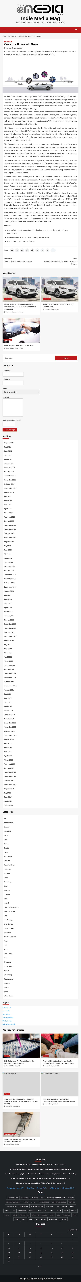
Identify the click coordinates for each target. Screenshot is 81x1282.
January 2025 (9, 521)
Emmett (8, 1065)
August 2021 (9, 690)
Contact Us (7, 1007)
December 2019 (10, 772)
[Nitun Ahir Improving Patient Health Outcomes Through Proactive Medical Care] (60, 1084)
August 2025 (9, 492)
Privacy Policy (8, 1017)
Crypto (6, 844)
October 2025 (9, 484)
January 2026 (9, 472)
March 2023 (8, 612)
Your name (6, 371)
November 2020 (10, 727)
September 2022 (10, 636)
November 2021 (10, 677)
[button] (5, 29)
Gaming (7, 890)
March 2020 (8, 760)
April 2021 (8, 706)
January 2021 (9, 719)
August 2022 (9, 640)
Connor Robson (10, 348)
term (74, 1215)
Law (5, 916)
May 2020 (7, 752)
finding (64, 1206)
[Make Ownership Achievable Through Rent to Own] (60, 289)
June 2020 (8, 748)
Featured (7, 869)
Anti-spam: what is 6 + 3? (12, 420)
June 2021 (8, 698)
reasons (44, 1215)
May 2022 (7, 653)
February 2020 (9, 764)
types (36, 1219)
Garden (7, 894)
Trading (7, 983)
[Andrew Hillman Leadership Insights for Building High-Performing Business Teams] (60, 1046)
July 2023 (7, 595)
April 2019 (8, 801)
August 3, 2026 (16, 1106)
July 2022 (7, 645)
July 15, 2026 (15, 1144)
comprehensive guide (59, 1202)
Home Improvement (11, 907)
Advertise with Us (9, 1024)
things (24, 1219)
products (35, 1215)
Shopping (7, 962)
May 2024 (7, 554)
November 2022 (10, 628)
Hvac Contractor (10, 911)
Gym (5, 899)
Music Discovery (10, 937)
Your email (6, 379)
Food (6, 877)
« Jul (39, 1266)
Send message (10, 430)
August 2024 (9, 542)
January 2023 (9, 620)
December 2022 (10, 624)
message (73, 1210)
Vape (6, 992)
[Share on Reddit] (37, 250)
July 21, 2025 (55, 309)
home (13, 1210)
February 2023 (9, 616)
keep (46, 1210)
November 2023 (10, 579)
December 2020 (10, 723)
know (52, 1210)
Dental (6, 848)
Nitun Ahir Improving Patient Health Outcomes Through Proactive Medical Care (40, 1178)
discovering (24, 1206)
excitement (50, 1206)
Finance (7, 873)
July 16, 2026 (54, 1104)
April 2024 (8, 558)
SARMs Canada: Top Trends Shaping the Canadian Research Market (40, 1164)
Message (6, 397)
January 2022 (9, 669)
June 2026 (8, 451)
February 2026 (9, 467)
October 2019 (9, 780)
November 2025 (10, 480)
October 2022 (9, 632)
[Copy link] (53, 250)
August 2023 (9, 591)
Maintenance (9, 928)
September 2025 (10, 488)
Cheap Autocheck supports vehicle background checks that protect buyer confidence (20, 306)
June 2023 (8, 599)
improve (31, 1210)
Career (6, 835)
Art (5, 818)
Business (7, 831)
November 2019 (10, 776)
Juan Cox (8, 48)
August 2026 (9, 443)
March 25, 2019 (18, 48)
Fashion (7, 861)
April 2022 (8, 657)
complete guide (44, 1202)
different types (12, 1206)
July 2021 (7, 694)
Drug (6, 852)
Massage (7, 932)
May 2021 (7, 702)
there (17, 1219)
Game (6, 886)
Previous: (18, 260)
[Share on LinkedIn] (22, 250)
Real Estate (8, 954)
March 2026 (8, 463)
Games (72, 1206)
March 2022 (8, 661)
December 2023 (10, 575)
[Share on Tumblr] (42, 250)
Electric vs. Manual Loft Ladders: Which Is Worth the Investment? (40, 1183)
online (14, 1215)
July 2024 (7, 546)
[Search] (76, 29)
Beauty (6, 827)
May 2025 (7, 505)
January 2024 (9, 570)
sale (58, 1215)
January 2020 (9, 768)
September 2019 (10, 785)
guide (7, 1210)
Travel (6, 987)
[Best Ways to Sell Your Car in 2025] (21, 330)
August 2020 (9, 739)
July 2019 (7, 793)
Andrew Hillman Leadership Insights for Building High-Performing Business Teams (40, 1169)
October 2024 (9, 533)
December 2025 (10, 476)
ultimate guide (54, 1219)
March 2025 (8, 513)
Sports (6, 970)
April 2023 (8, 607)
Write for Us (7, 1021)
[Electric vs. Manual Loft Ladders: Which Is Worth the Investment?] (21, 1124)
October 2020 (9, 731)
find (58, 1206)
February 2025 (9, 517)
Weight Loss (8, 996)
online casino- (24, 1215)
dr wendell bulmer (37, 1206)
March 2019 (8, 805)
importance (22, 1210)
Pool (5, 949)
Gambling (7, 882)
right (52, 1215)
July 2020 (7, 743)
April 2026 (8, 459)
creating (72, 1202)
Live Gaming (8, 924)
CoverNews (47, 1279)
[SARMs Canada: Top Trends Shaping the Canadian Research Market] (21, 1046)
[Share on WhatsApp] (27, 250)
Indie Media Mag (40, 18)
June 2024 (8, 550)
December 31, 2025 (18, 312)
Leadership (8, 920)
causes (33, 1202)
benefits (35, 1197)
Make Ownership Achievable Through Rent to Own (28, 237)
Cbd (5, 839)
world (64, 1219)
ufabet (43, 1219)
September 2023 (10, 587)
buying (26, 1202)
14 (52, 1248)
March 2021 (8, 710)
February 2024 (9, 566)
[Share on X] (17, 250)
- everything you (12, 1197)
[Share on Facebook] (12, 250)
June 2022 (8, 649)
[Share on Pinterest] (32, 250)
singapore (66, 1215)
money (7, 1215)
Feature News (9, 865)
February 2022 (9, 665)
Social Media (8, 966)
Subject (5, 388)
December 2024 (10, 525)
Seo (5, 958)
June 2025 (8, 500)
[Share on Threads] (47, 250)
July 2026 (7, 447)
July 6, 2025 (19, 348)
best (42, 1197)
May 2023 (7, 603)
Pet (5, 945)
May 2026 (7, 455)
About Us (6, 1011)
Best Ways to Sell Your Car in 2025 (21, 241)
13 (41, 1248)
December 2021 (10, 673)
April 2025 (8, 509)
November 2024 (10, 529)
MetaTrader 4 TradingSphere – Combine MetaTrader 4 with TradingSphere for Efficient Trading (21, 1101)
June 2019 (8, 797)
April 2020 (8, 756)
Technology (8, 979)
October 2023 (9, 583)
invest (40, 1210)
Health (6, 903)
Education (8, 856)
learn (59, 1210)
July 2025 (7, 496)
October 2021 (9, 682)
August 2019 (9, 789)
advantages (25, 1197)
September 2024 (10, 537)
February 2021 (9, 715)
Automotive (8, 41)
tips (30, 1219)
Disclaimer (6, 1014)
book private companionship (56, 1197)
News (6, 941)
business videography (13, 1202)
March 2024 (8, 562)
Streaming (8, 975)
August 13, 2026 (55, 1065)
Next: (60, 261)
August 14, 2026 (16, 1065)
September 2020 (10, 735)
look (66, 1210)
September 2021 (10, 686)
